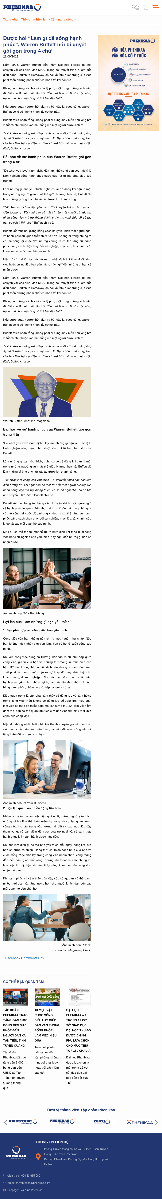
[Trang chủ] (22, 7)
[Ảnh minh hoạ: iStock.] (47, 940)
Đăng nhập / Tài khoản (146, 7)
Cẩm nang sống (62, 19)
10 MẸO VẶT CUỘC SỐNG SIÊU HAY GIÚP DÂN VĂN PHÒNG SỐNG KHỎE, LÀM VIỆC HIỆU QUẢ (47, 1025)
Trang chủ (10, 19)
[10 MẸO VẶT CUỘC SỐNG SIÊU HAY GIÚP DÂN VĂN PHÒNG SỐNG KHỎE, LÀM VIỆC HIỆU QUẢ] (47, 997)
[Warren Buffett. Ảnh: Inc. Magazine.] (47, 415)
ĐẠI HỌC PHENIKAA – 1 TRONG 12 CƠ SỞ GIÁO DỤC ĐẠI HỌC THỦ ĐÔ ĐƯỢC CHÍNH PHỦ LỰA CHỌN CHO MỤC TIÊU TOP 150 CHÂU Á (78, 1030)
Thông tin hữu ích (34, 19)
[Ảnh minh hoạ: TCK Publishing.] (47, 608)
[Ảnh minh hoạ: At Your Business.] (47, 798)
